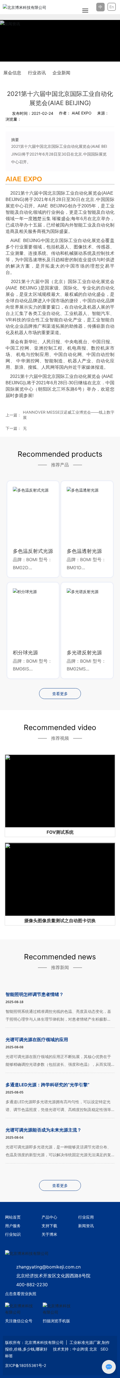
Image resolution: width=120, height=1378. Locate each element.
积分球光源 (25, 652)
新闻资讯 (86, 1225)
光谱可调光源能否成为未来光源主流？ (43, 1130)
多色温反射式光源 (33, 551)
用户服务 (13, 1225)
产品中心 (49, 1217)
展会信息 (12, 72)
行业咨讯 (37, 72)
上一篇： (13, 415)
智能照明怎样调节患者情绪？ (35, 994)
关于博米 (49, 1234)
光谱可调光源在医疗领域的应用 (37, 1039)
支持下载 (49, 1225)
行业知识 (13, 1234)
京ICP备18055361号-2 (25, 1365)
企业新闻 (61, 72)
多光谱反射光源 (84, 652)
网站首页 (13, 1217)
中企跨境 (80, 1349)
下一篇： (13, 428)
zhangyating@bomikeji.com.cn (48, 1267)
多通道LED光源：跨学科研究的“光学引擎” (48, 1084)
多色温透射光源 (84, 551)
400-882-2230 (32, 1284)
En (111, 6)
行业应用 (86, 1217)
